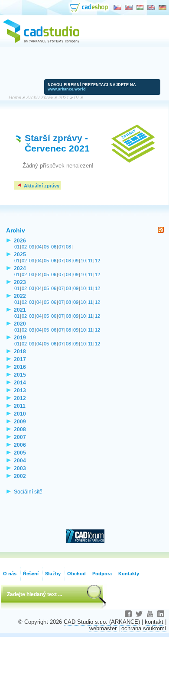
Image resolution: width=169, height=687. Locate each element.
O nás (9, 573)
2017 (20, 359)
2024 (20, 268)
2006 (20, 445)
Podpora (102, 573)
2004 (20, 460)
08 (68, 246)
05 (46, 246)
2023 (20, 282)
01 (17, 246)
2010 (20, 413)
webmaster (103, 628)
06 (53, 246)
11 (90, 260)
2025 (20, 254)
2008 (20, 429)
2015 (20, 374)
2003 (20, 468)
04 (39, 246)
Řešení (31, 573)
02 (24, 246)
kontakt (154, 622)
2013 (20, 390)
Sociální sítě (28, 491)
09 (75, 260)
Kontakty (128, 573)
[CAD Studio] (41, 41)
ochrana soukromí (143, 628)
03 (31, 246)
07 (61, 246)
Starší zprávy (53, 138)
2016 (20, 367)
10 (83, 260)
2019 (20, 337)
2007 (20, 437)
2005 (20, 452)
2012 (20, 398)
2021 (20, 310)
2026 (20, 240)
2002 (20, 476)
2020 (20, 323)
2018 (20, 351)
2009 (20, 421)
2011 (20, 406)
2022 (20, 296)
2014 (20, 382)
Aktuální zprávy (41, 185)
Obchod (76, 573)
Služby (53, 573)
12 (97, 260)
